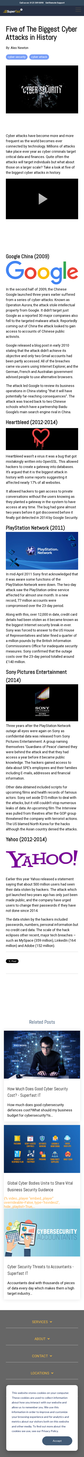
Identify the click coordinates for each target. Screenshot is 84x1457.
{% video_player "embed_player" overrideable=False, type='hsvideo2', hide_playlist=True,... (38, 1194)
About (40, 1339)
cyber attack (39, 57)
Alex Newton (19, 48)
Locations (40, 1373)
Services (40, 1322)
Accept (57, 1440)
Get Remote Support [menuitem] (55, 3)
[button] (78, 9)
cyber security (17, 57)
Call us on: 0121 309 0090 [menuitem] (32, 3)
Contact (40, 1356)
